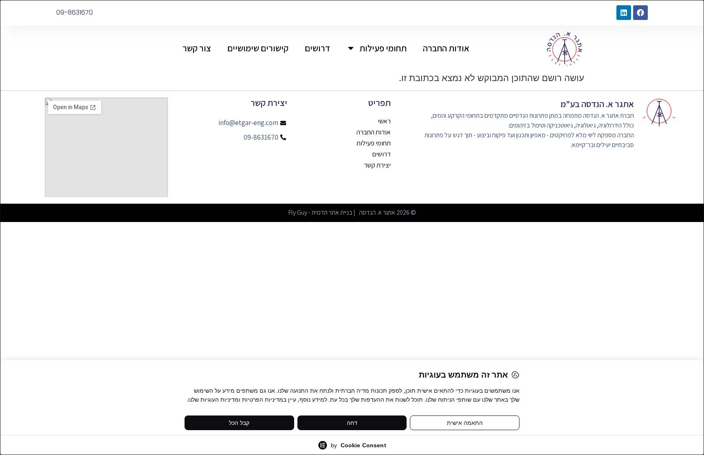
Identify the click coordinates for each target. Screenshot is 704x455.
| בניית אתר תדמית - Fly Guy (321, 212)
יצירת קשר (377, 165)
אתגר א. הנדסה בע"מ (597, 104)
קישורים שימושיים (257, 48)
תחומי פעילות (383, 48)
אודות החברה (446, 48)
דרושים (317, 48)
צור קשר (197, 48)
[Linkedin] (623, 12)
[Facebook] (640, 12)
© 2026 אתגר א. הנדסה (387, 212)
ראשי (384, 121)
